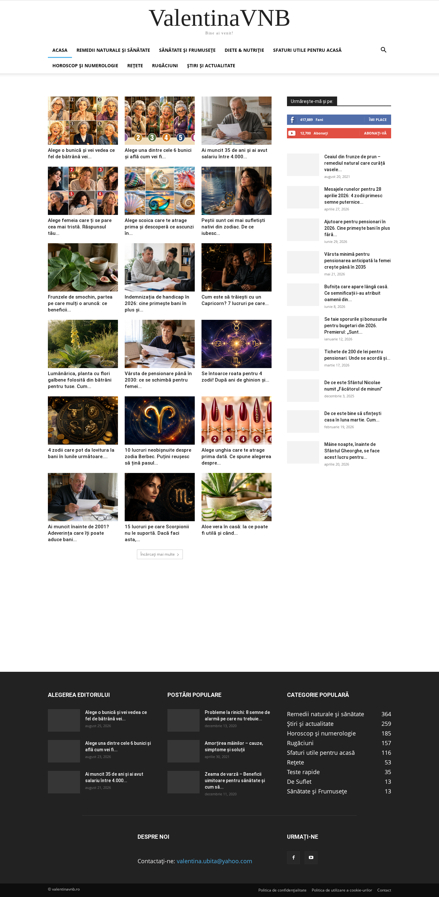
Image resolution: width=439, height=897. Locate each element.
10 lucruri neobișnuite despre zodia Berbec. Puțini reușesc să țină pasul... (158, 456)
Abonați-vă (375, 133)
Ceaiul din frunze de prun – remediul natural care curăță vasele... (354, 163)
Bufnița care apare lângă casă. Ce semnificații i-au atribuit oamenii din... (356, 293)
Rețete (135, 65)
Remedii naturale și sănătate (113, 50)
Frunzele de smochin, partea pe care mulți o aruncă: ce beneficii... (80, 303)
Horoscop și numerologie (85, 65)
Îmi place (378, 119)
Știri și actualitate (211, 65)
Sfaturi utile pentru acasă (307, 50)
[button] (383, 50)
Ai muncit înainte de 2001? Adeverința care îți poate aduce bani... (78, 533)
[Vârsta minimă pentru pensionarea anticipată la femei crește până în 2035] (303, 262)
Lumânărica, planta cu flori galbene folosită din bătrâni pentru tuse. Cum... (80, 380)
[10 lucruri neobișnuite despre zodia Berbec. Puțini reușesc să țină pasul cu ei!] (160, 420)
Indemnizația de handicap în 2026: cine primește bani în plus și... (157, 303)
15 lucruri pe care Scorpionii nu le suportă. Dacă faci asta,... (157, 533)
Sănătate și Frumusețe (187, 50)
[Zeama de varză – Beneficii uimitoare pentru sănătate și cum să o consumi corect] (183, 782)
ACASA (59, 50)
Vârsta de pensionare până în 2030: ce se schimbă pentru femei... (158, 380)
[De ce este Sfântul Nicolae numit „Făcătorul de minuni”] (303, 390)
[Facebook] (293, 857)
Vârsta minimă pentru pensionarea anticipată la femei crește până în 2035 (357, 261)
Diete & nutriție (244, 50)
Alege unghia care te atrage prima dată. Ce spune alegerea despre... (236, 456)
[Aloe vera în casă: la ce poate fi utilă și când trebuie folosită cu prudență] (237, 497)
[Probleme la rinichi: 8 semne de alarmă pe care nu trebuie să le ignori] (183, 720)
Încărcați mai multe (157, 554)
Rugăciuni (165, 65)
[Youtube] (311, 857)
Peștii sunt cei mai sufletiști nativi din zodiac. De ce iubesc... (233, 226)
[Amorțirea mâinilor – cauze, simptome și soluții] (183, 751)
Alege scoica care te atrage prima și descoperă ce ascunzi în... (159, 226)
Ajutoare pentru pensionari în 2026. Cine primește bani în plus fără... (357, 228)
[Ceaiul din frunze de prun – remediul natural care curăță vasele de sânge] (303, 164)
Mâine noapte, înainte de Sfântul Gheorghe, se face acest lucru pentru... (352, 451)
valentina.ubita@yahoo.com (214, 861)
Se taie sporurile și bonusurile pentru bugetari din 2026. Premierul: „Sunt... (355, 326)
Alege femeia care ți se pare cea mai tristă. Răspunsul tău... (80, 226)
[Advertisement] (219, 626)
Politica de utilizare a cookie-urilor (342, 890)
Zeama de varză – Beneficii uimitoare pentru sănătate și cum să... (235, 781)
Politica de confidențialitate (282, 890)
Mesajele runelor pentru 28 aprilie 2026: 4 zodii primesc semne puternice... (353, 196)
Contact (384, 890)
